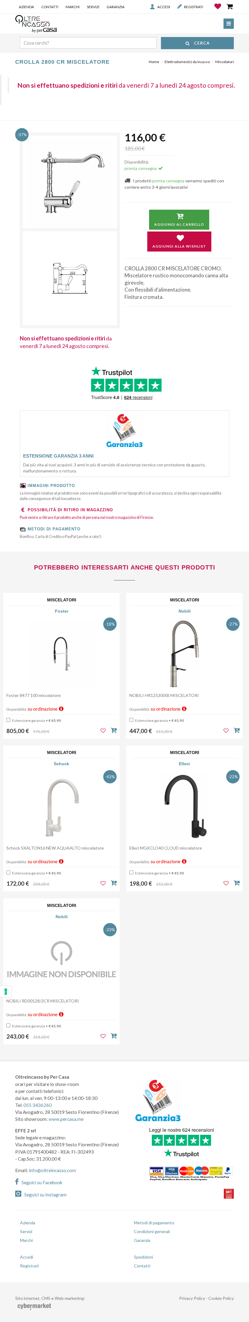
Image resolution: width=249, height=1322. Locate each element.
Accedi (163, 7)
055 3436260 (37, 1105)
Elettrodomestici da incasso (187, 61)
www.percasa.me (66, 1119)
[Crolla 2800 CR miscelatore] (70, 183)
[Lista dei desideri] (218, 11)
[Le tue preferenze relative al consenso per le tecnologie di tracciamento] (6, 991)
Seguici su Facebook (42, 1182)
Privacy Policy (192, 1298)
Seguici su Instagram (45, 1194)
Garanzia (115, 7)
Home (154, 61)
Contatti (49, 7)
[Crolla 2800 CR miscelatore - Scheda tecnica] (70, 278)
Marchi (73, 7)
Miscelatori (224, 61)
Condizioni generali (152, 1231)
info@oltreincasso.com (52, 1170)
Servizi (93, 7)
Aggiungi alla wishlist (179, 246)
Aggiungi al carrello (179, 224)
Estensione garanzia (36, 720)
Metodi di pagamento (154, 1222)
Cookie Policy (221, 1298)
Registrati (193, 7)
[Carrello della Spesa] (230, 6)
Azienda (26, 7)
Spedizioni (143, 1256)
